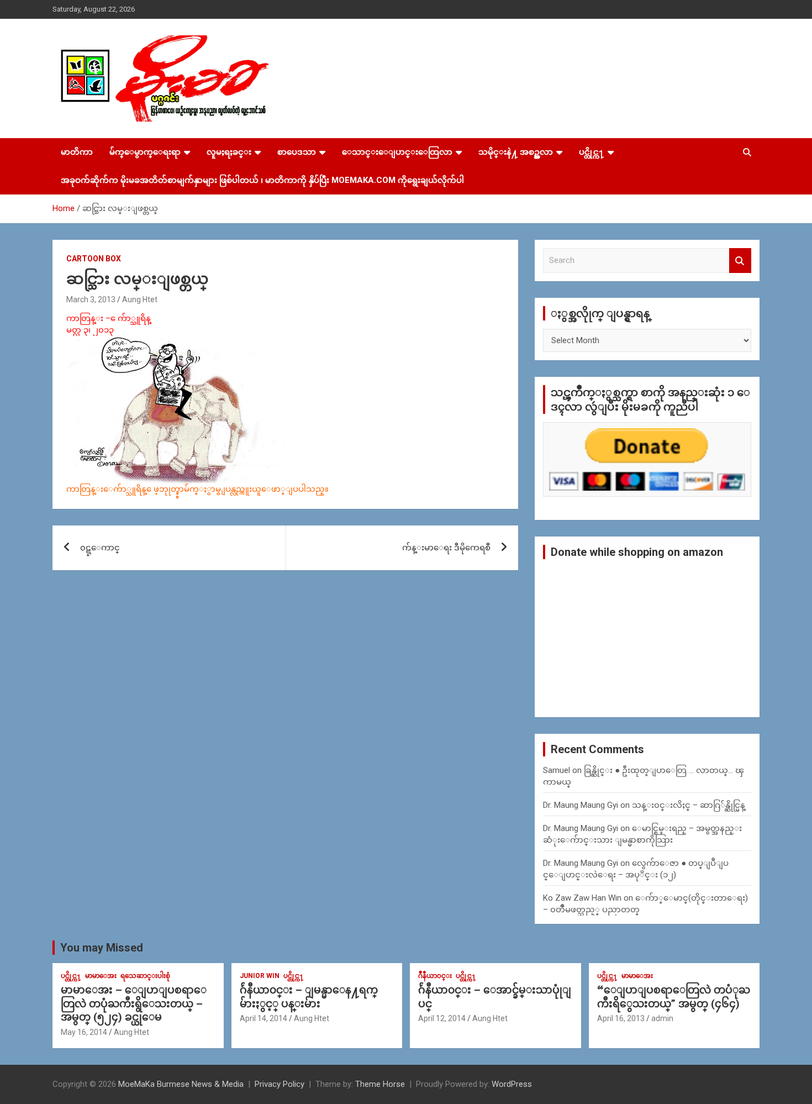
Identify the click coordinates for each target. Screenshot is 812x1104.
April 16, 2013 (621, 1018)
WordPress (512, 1084)
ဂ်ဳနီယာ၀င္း (435, 976)
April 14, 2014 (263, 1018)
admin (662, 1018)
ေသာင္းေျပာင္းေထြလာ (397, 152)
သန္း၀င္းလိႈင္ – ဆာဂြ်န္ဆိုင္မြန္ (688, 805)
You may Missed (101, 947)
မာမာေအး (101, 976)
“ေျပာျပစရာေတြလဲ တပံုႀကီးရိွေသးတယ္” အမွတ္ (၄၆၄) (673, 997)
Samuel (556, 770)
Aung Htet (139, 299)
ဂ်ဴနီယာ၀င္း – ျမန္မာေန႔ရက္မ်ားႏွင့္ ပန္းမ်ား (309, 997)
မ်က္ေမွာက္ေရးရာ (145, 152)
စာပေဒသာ (296, 152)
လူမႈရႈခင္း (229, 152)
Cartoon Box (93, 258)
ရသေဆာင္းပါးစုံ (145, 976)
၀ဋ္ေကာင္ (100, 548)
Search (740, 260)
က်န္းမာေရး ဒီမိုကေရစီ (446, 548)
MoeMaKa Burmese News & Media (181, 1084)
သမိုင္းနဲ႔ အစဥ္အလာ (515, 152)
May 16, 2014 (84, 1032)
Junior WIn (260, 976)
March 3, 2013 (90, 299)
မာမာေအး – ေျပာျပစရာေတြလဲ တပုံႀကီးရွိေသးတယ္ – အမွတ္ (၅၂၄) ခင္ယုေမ (134, 1003)
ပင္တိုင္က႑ (591, 152)
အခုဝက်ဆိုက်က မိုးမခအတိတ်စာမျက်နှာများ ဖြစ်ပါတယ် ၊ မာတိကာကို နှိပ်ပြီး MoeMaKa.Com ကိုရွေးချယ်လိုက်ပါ (262, 180)
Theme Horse (380, 1084)
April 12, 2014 (442, 1018)
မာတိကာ (77, 152)
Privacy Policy (279, 1084)
